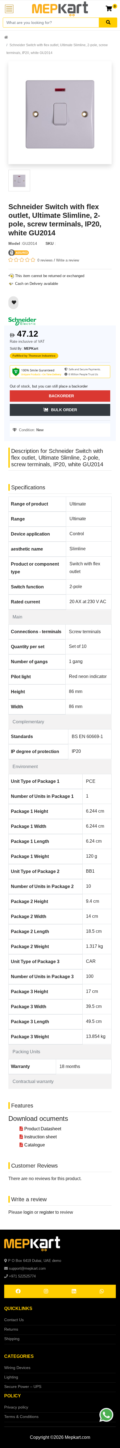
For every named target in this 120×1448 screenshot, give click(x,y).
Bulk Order (64, 410)
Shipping (12, 1338)
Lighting (11, 1377)
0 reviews (45, 260)
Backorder (61, 396)
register (46, 1212)
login (28, 1212)
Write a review (67, 260)
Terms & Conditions (21, 1416)
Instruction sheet (40, 1136)
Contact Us (14, 1320)
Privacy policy (16, 1407)
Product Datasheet (42, 1128)
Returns (11, 1329)
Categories (19, 1356)
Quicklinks (18, 1308)
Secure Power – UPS (22, 1386)
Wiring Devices (17, 1367)
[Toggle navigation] (9, 9)
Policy (12, 1395)
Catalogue (34, 1145)
